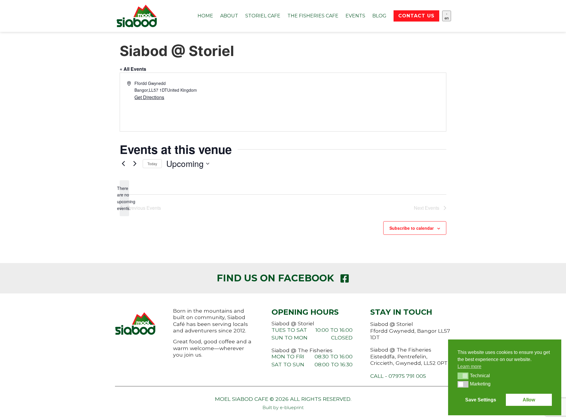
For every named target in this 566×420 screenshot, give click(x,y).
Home (205, 16)
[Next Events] (134, 163)
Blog (379, 16)
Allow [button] (529, 399)
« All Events (133, 68)
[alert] (124, 198)
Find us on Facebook (275, 278)
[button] (463, 376)
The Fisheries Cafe (312, 16)
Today (152, 163)
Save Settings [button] (480, 399)
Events (355, 16)
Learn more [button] (469, 366)
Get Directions (149, 97)
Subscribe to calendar (411, 228)
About (229, 16)
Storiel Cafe (262, 16)
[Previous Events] (123, 163)
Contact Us (416, 16)
